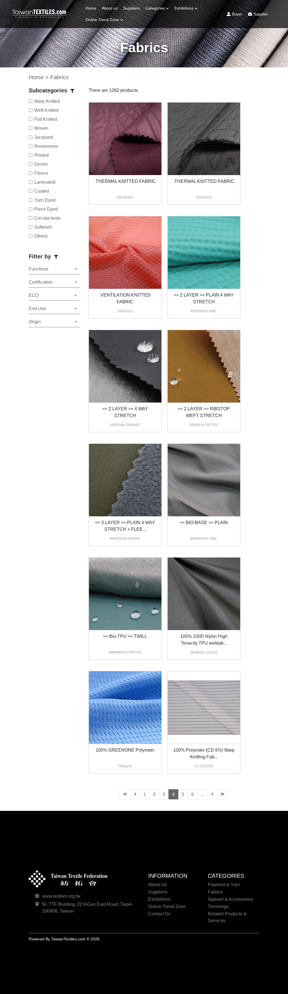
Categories (155, 8)
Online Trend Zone (102, 19)
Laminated (44, 182)
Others (41, 236)
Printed (41, 155)
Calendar (185, 23)
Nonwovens (46, 146)
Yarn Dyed (44, 200)
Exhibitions (184, 8)
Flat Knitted (45, 119)
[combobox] (54, 269)
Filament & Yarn (162, 23)
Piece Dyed (46, 209)
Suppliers (131, 8)
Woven (41, 128)
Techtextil (96, 42)
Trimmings (157, 51)
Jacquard (43, 137)
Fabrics (154, 30)
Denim (41, 164)
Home (91, 8)
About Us (157, 884)
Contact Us (159, 913)
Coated (41, 191)
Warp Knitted (47, 101)
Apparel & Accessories (230, 899)
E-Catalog (186, 30)
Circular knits (47, 218)
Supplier (260, 14)
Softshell (43, 227)
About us (110, 8)
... (202, 794)
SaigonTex (97, 34)
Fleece (41, 173)
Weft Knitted (46, 110)
